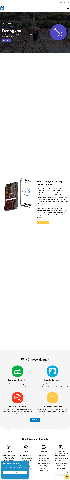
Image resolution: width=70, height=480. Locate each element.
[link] (2, 8)
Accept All (15, 472)
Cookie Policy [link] (20, 469)
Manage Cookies (15, 475)
